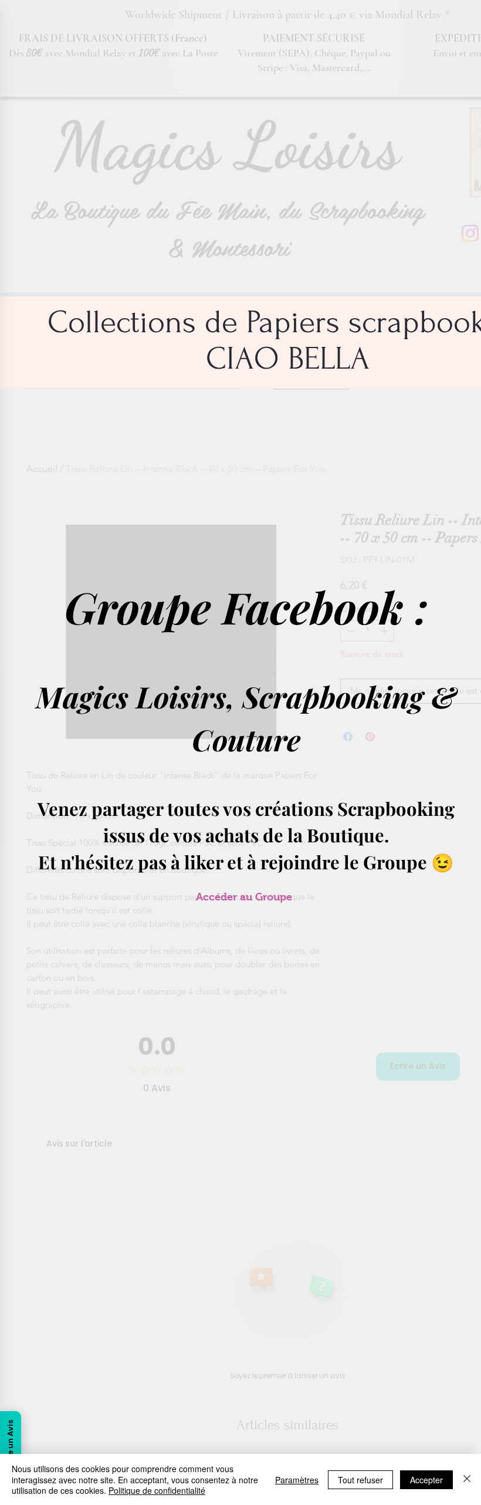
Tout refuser (360, 1480)
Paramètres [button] (297, 1480)
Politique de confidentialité (157, 1490)
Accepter (426, 1480)
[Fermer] (467, 1479)
